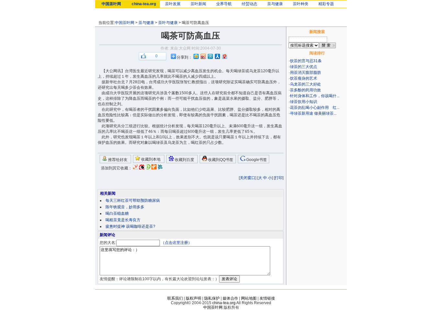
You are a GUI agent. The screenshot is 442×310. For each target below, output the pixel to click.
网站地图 (249, 298)
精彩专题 (326, 4)
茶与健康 (275, 4)
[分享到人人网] (217, 56)
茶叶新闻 (198, 4)
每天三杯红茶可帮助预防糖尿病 (132, 200)
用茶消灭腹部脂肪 (305, 72)
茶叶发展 (173, 4)
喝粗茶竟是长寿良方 (122, 220)
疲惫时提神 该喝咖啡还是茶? (130, 226)
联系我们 (175, 298)
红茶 (199, 142)
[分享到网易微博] (224, 56)
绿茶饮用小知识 (303, 101)
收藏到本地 (150, 159)
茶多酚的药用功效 (305, 90)
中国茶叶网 (111, 4)
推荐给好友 (117, 159)
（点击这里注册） (176, 242)
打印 (278, 178)
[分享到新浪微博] (202, 56)
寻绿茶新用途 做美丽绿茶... (313, 113)
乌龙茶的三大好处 (305, 84)
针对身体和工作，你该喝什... (314, 96)
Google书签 (256, 159)
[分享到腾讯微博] (210, 56)
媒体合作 (230, 298)
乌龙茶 (255, 71)
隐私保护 (212, 298)
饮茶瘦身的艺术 (303, 78)
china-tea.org (144, 4)
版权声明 (193, 298)
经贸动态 (249, 4)
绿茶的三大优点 (303, 66)
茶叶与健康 (168, 22)
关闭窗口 (247, 178)
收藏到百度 (184, 159)
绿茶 (241, 71)
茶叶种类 (300, 4)
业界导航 (224, 4)
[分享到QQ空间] (195, 56)
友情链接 (267, 298)
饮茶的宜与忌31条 (306, 61)
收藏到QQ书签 (220, 159)
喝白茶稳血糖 (117, 213)
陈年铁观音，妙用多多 (124, 207)
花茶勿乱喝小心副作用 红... (314, 107)
